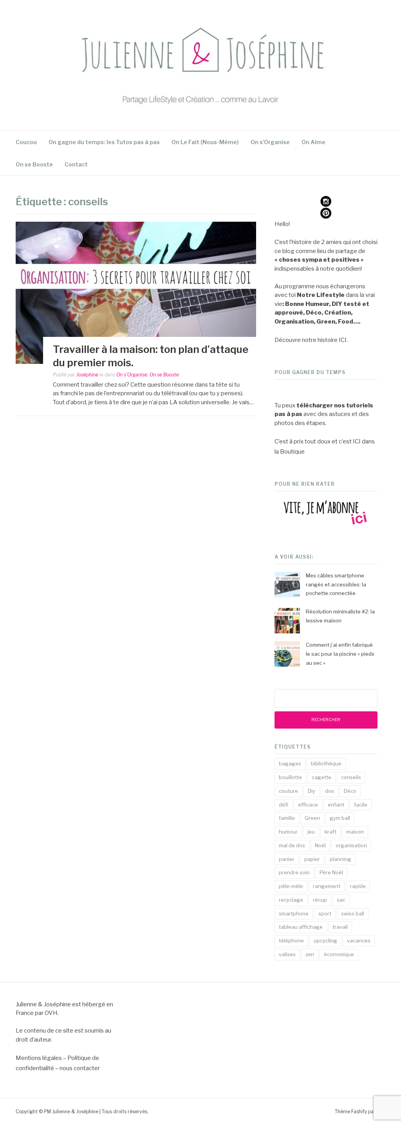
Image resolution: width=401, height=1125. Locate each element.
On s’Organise (270, 142)
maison (355, 831)
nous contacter (80, 1068)
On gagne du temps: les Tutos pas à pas (104, 142)
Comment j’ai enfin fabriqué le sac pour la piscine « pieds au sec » (340, 654)
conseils (351, 777)
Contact (76, 164)
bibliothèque (326, 763)
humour (288, 831)
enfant (336, 804)
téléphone (291, 940)
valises (287, 954)
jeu (311, 831)
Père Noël (331, 872)
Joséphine (87, 375)
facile (360, 804)
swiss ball (352, 913)
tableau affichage (301, 927)
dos (329, 791)
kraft (330, 831)
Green (312, 818)
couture (288, 791)
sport (324, 913)
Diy (311, 791)
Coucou (26, 142)
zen (309, 954)
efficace (308, 804)
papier (312, 859)
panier (286, 859)
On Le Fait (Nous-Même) (205, 142)
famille (287, 818)
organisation (351, 845)
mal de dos (292, 845)
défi (283, 804)
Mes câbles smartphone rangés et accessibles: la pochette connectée (336, 584)
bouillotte (290, 777)
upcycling (325, 940)
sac (341, 900)
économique (339, 954)
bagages (290, 763)
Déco (350, 791)
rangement (326, 886)
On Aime (313, 142)
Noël (320, 845)
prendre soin (294, 872)
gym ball (340, 818)
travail (340, 927)
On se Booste (34, 164)
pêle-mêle (291, 886)
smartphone (294, 913)
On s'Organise (131, 375)
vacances (358, 940)
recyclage (291, 900)
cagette (321, 777)
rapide (358, 886)
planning (340, 859)
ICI (343, 340)
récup (320, 900)
